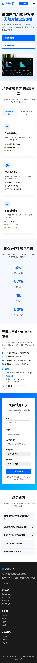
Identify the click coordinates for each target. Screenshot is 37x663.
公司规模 (9, 459)
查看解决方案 (10, 45)
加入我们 (5, 625)
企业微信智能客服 (26, 113)
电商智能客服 (9, 113)
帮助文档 (5, 640)
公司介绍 (5, 615)
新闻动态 (5, 622)
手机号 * (8, 430)
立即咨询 (23, 3)
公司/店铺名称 (10, 440)
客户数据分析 (6, 604)
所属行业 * (9, 450)
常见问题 (5, 636)
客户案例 (5, 618)
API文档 (4, 643)
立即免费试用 (18, 471)
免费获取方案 (9, 38)
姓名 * (8, 418)
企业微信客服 (6, 597)
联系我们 (5, 646)
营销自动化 (5, 600)
